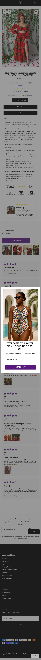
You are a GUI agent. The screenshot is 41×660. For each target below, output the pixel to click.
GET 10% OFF (21, 367)
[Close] (37, 289)
